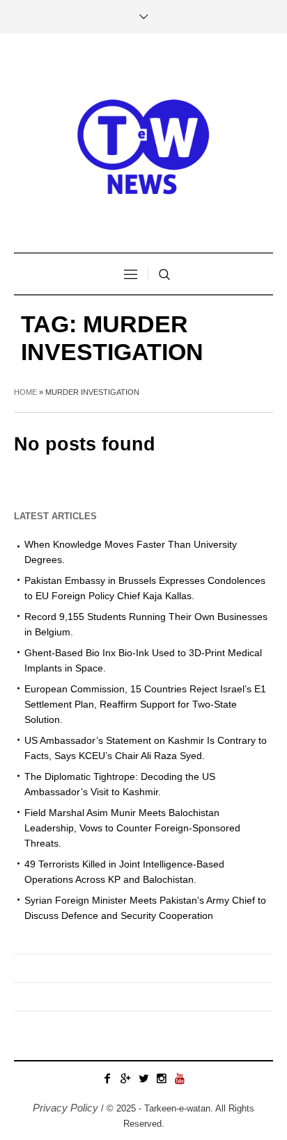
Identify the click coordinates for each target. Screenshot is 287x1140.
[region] (143, 1014)
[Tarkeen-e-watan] (143, 144)
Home (25, 392)
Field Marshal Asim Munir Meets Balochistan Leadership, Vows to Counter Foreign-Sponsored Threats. (132, 828)
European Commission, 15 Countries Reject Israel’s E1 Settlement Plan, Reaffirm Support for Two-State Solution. (145, 704)
